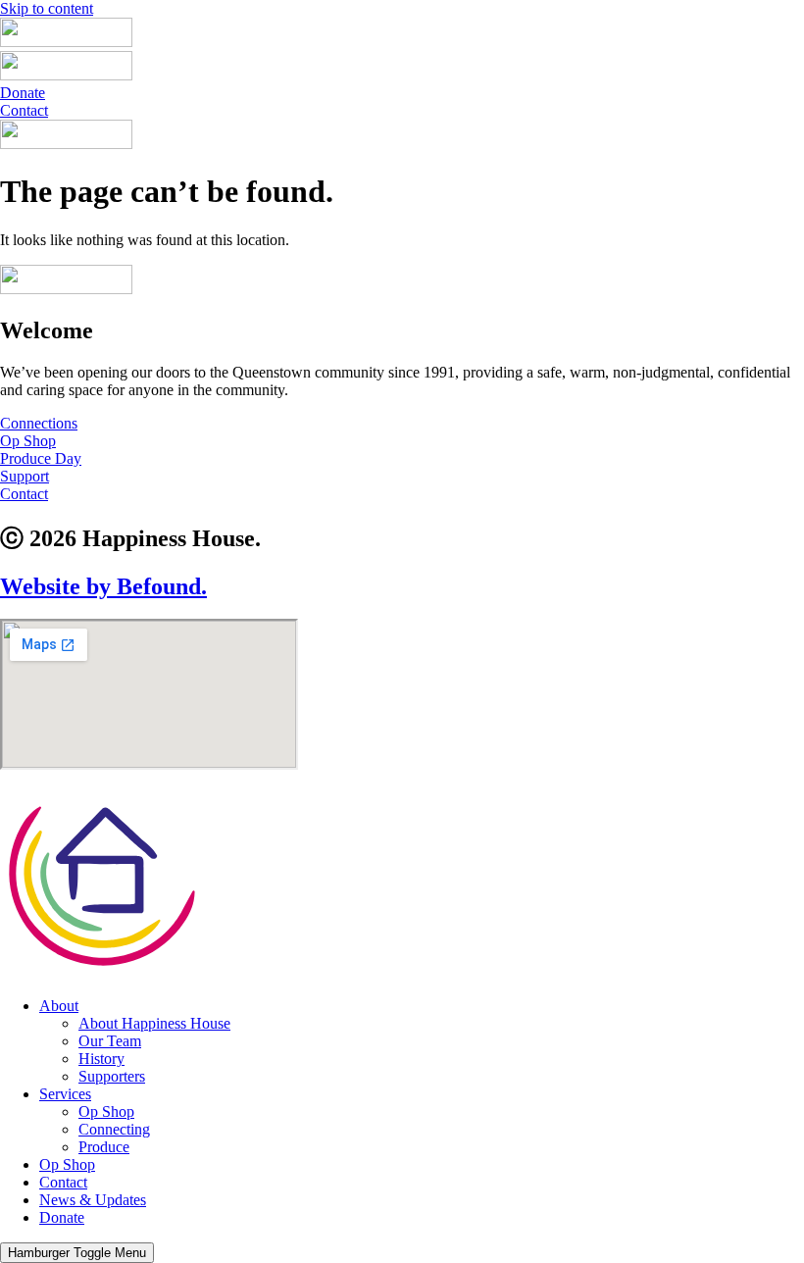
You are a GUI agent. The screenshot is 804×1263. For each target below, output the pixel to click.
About (58, 1005)
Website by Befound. (103, 586)
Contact (63, 1182)
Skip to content (46, 8)
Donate (61, 1217)
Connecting (114, 1129)
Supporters (111, 1076)
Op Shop (106, 1111)
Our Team (109, 1041)
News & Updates (92, 1199)
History (101, 1058)
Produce (103, 1146)
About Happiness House (154, 1023)
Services (65, 1094)
